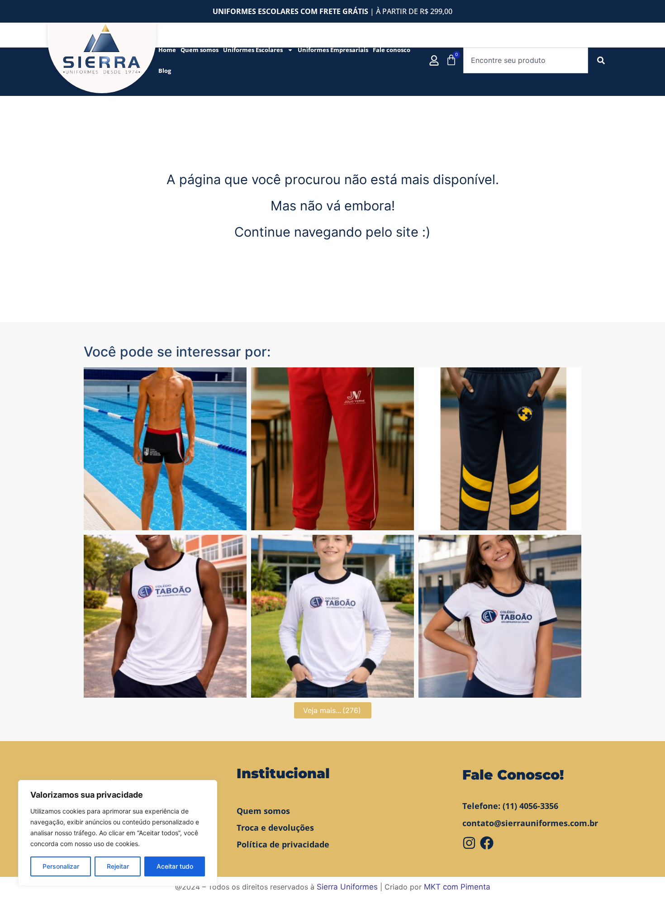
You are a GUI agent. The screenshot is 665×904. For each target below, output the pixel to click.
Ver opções (165, 521)
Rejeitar (118, 866)
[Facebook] (487, 843)
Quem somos (199, 50)
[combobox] (525, 60)
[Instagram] (469, 843)
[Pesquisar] (603, 60)
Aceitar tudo (175, 866)
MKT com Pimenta (457, 886)
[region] (117, 833)
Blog (164, 71)
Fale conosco (391, 50)
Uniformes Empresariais (333, 50)
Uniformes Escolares (253, 50)
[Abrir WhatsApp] (642, 881)
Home (167, 50)
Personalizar (61, 866)
